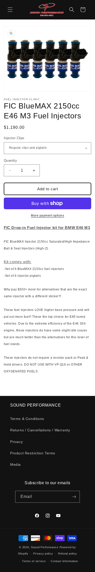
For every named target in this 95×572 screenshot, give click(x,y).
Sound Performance (45, 547)
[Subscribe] (74, 497)
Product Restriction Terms (32, 453)
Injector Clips (14, 138)
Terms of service (34, 561)
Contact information (64, 561)
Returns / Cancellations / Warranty (40, 430)
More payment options (47, 215)
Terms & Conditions (27, 419)
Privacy (16, 442)
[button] (10, 9)
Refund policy (67, 553)
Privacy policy (43, 553)
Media (15, 464)
